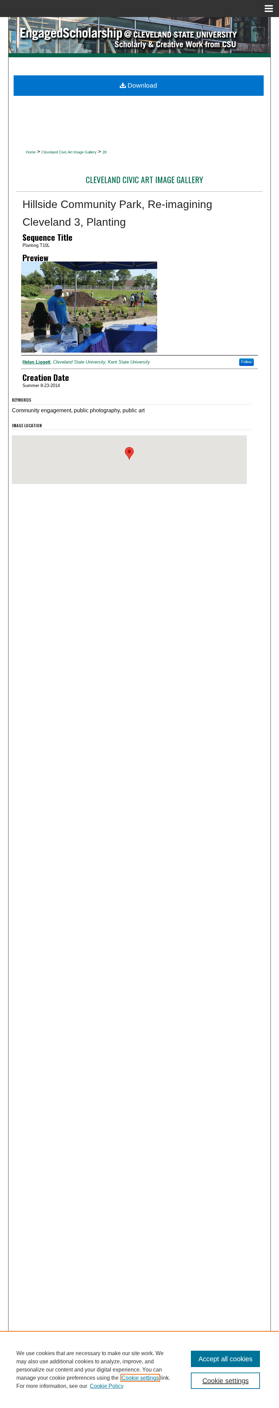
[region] (139, 1369)
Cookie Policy (107, 1386)
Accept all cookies (225, 1359)
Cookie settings (140, 1378)
